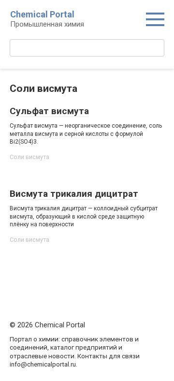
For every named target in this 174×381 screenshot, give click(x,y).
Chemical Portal (42, 14)
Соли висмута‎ (29, 157)
